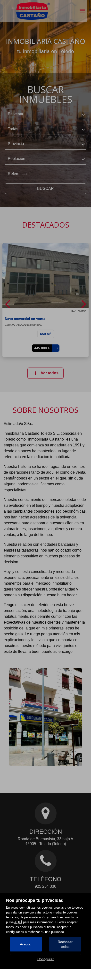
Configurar (45, 959)
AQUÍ (18, 922)
